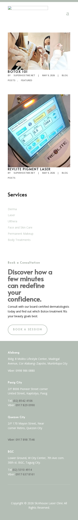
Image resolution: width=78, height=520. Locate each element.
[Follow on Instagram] (43, 492)
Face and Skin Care (20, 227)
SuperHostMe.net (24, 75)
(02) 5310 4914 (22, 470)
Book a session (27, 329)
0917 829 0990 (25, 405)
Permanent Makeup (20, 233)
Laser (11, 215)
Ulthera (12, 221)
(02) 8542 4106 (23, 401)
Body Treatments (19, 240)
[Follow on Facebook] (35, 492)
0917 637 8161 (25, 474)
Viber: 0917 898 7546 (21, 439)
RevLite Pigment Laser (29, 169)
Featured (26, 80)
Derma (12, 209)
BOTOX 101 (18, 71)
